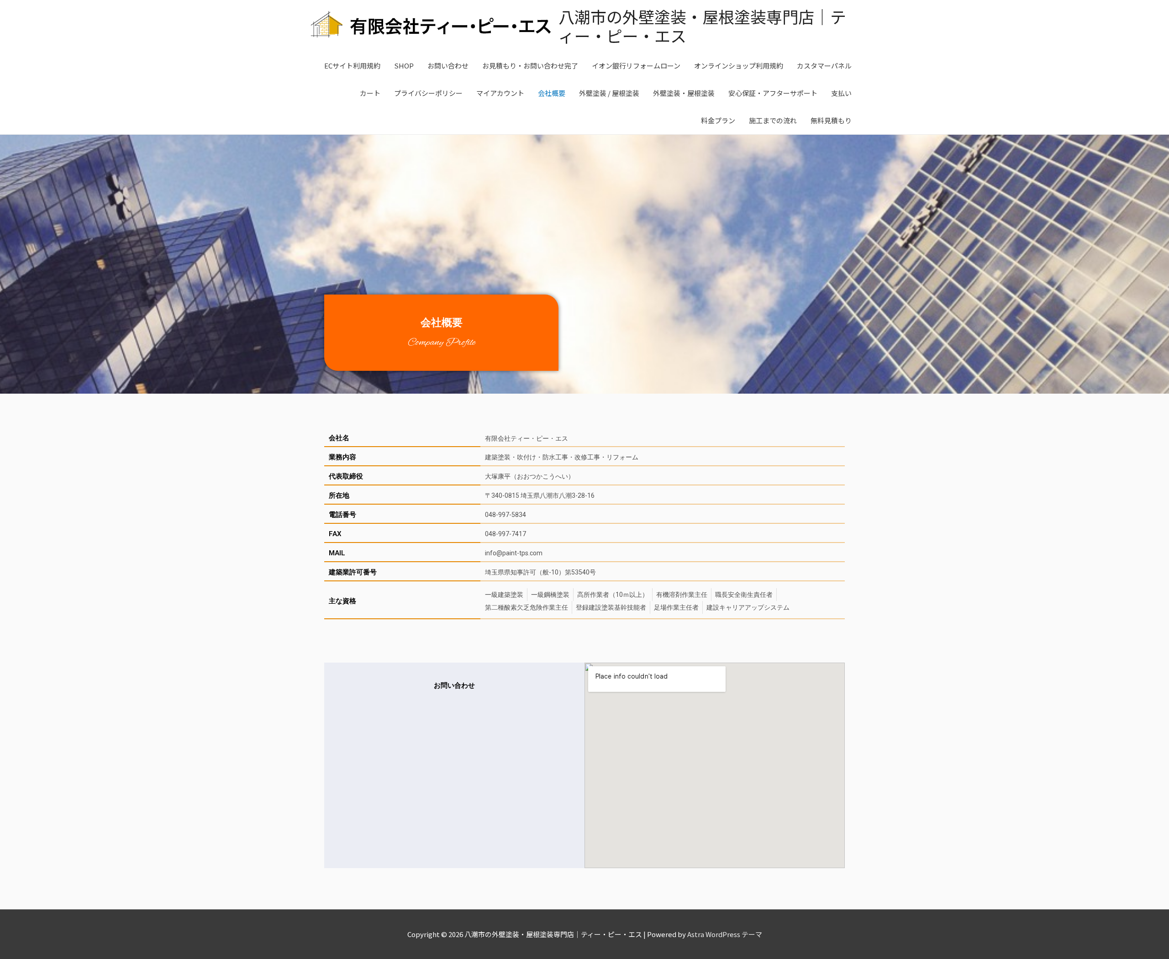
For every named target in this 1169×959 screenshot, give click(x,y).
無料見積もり (831, 120)
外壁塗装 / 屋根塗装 (609, 93)
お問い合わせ (448, 65)
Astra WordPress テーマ (724, 934)
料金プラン (718, 120)
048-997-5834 (505, 514)
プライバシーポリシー (428, 93)
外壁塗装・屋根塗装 (684, 93)
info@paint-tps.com (513, 553)
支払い (841, 93)
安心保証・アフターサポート (772, 93)
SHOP (404, 65)
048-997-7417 (505, 533)
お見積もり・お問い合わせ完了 (530, 65)
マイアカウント (500, 93)
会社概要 (551, 93)
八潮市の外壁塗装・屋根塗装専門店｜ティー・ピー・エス (702, 26)
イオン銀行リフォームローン (636, 65)
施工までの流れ (773, 120)
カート (370, 93)
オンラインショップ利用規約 (738, 65)
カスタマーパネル (824, 65)
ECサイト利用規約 (352, 65)
